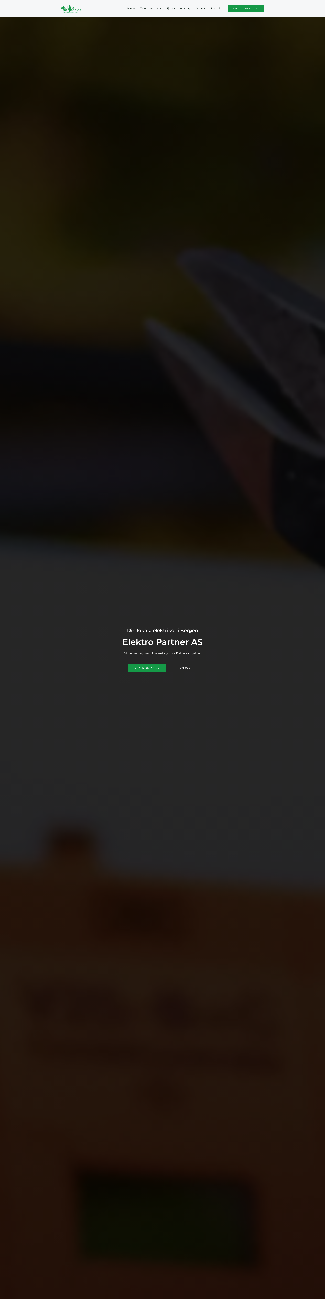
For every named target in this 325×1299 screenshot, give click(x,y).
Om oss (201, 8)
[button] (246, 8)
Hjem (131, 8)
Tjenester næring (178, 8)
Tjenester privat (150, 8)
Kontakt (216, 8)
